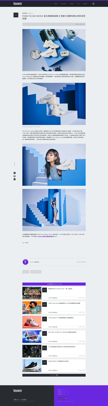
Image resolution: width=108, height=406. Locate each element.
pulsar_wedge (35, 272)
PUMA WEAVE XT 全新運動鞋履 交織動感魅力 (61, 318)
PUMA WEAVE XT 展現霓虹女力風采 (58, 361)
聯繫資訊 (63, 392)
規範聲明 (63, 394)
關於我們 (62, 390)
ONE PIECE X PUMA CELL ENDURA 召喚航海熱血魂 (62, 332)
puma (25, 272)
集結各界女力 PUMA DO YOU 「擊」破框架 (60, 289)
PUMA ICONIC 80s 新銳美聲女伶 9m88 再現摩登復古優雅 (64, 303)
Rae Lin (55, 327)
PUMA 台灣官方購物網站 (45, 236)
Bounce (55, 298)
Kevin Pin (36, 262)
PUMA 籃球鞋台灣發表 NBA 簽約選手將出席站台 (61, 347)
